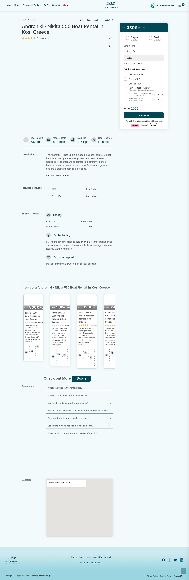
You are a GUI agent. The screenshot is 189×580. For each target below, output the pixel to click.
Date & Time (130, 46)
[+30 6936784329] (153, 6)
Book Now (144, 115)
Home (81, 20)
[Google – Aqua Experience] (176, 560)
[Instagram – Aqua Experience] (170, 560)
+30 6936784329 (165, 5)
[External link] (182, 560)
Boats (89, 20)
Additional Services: (135, 69)
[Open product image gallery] (109, 46)
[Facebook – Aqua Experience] (164, 560)
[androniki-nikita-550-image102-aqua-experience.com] (67, 77)
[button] (65, 5)
